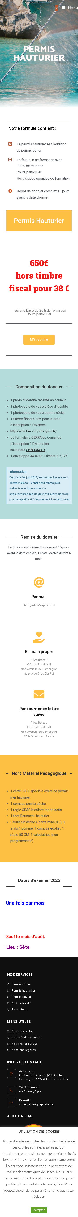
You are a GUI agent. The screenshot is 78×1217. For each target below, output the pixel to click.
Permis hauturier (23, 991)
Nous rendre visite (25, 1044)
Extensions (19, 1009)
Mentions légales (24, 1050)
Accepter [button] (39, 1210)
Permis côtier (21, 984)
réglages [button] (38, 1196)
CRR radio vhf (21, 1003)
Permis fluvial (21, 997)
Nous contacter (22, 1031)
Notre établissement (26, 1037)
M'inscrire (39, 339)
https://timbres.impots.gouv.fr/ (33, 431)
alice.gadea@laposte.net (37, 1104)
